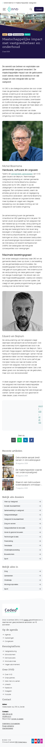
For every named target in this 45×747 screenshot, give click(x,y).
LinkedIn (7, 684)
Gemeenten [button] (8, 576)
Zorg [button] (6, 571)
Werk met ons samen (12, 681)
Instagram (8, 691)
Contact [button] (39, 9)
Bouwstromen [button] (9, 554)
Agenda (7, 635)
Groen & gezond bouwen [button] (13, 532)
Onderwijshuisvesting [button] (12, 550)
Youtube (7, 694)
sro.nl (40, 406)
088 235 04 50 (7, 714)
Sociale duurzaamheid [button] (12, 506)
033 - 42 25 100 (39, 417)
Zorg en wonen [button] (10, 524)
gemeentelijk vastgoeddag (22, 174)
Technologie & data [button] (11, 537)
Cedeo (26, 620)
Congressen (8, 641)
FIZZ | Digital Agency (21, 742)
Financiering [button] (8, 541)
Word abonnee (10, 661)
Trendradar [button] (8, 545)
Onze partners (9, 678)
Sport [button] (6, 559)
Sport (4, 34)
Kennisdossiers (9, 658)
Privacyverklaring (8, 726)
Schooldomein (9, 654)
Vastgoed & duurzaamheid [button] (14, 519)
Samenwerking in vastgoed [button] (14, 510)
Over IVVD (8, 674)
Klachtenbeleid (7, 728)
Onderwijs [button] (8, 580)
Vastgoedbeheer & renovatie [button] (14, 528)
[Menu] (4, 9)
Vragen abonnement (12, 664)
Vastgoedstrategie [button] (10, 515)
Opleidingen (9, 638)
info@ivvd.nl (6, 716)
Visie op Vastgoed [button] (11, 502)
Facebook (8, 688)
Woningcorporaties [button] (11, 584)
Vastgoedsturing (10, 651)
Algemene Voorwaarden (11, 723)
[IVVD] (13, 9)
